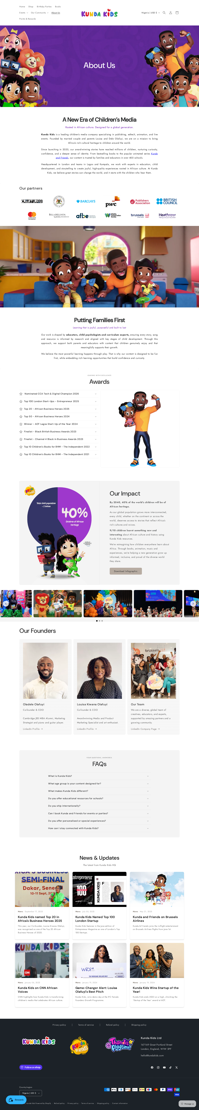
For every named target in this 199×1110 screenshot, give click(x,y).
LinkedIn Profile (31, 729)
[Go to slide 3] (102, 621)
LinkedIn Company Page (144, 729)
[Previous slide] (6, 604)
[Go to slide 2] (99, 621)
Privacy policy (59, 1024)
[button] (23, 13)
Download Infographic (126, 571)
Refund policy (112, 1024)
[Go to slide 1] (97, 621)
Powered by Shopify (43, 1103)
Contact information (120, 1103)
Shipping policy (138, 1024)
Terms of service (86, 1024)
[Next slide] (193, 604)
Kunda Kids (31, 1103)
